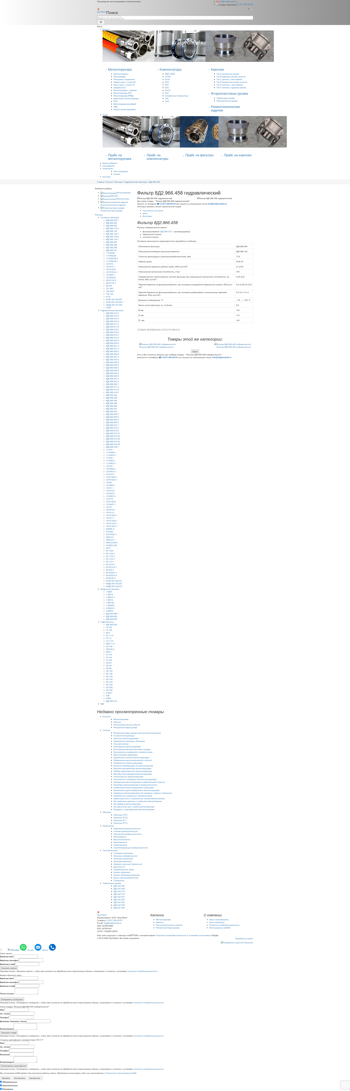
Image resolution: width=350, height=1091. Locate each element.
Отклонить (19, 1078)
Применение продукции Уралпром (129, 741)
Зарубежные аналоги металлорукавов (131, 757)
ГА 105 (109, 627)
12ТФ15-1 (110, 266)
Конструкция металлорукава (127, 746)
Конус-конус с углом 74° (124, 84)
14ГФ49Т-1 (111, 504)
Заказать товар (9, 1032)
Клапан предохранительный (126, 875)
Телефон (4, 1017)
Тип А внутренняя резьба (227, 73)
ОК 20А (109, 687)
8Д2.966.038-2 (112, 362)
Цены (145, 213)
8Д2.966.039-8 (112, 370)
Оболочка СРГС (120, 814)
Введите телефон (9, 960)
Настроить (34, 1078)
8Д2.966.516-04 (113, 441)
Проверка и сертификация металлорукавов (133, 809)
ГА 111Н (109, 640)
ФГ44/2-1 (110, 569)
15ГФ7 (109, 507)
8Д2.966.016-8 (112, 321)
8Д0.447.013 (119, 891)
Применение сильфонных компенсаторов (132, 795)
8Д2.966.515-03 (113, 436)
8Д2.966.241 (111, 250)
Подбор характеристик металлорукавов (132, 771)
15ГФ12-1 (110, 512)
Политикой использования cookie (121, 1073)
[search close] (101, 22)
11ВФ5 (109, 591)
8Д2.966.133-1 (112, 233)
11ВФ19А (110, 602)
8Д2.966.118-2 (112, 228)
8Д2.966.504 (111, 411)
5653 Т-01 (110, 643)
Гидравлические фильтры (135, 181)
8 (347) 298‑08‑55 (245, 4)
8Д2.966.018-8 (112, 332)
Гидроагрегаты (107, 621)
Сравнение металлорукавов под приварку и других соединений (142, 793)
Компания (4, 1054)
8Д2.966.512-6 (112, 430)
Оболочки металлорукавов (125, 738)
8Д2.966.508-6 (112, 419)
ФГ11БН (109, 550)
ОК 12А (109, 676)
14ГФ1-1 (110, 487)
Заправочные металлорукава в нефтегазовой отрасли (139, 782)
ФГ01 (108, 548)
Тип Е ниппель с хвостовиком (229, 84)
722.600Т (110, 291)
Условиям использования (200, 935)
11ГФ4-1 (110, 449)
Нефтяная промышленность (127, 828)
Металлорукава (124, 192)
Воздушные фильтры (109, 589)
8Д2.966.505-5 (112, 414)
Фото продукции (120, 171)
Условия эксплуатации (124, 735)
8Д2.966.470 (111, 408)
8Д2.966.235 (111, 242)
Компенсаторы (122, 198)
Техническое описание (153, 210)
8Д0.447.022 (119, 899)
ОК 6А (108, 662)
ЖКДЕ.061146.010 (114, 586)
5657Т (109, 651)
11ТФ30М (110, 253)
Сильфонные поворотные (176, 95)
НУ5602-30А (111, 545)
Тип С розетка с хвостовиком (229, 79)
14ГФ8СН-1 (111, 496)
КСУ (167, 93)
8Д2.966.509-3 (112, 422)
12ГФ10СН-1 (111, 479)
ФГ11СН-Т (110, 559)
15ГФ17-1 (110, 518)
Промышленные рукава (227, 100)
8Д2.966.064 (111, 225)
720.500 (109, 531)
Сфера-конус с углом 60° (124, 82)
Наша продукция (216, 922)
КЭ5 (108, 695)
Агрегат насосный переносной (127, 864)
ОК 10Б (109, 673)
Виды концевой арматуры (125, 754)
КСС (167, 87)
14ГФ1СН (110, 490)
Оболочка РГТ (119, 820)
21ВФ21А (110, 608)
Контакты (107, 176)
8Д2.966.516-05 (113, 444)
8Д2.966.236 (111, 244)
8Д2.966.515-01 (113, 433)
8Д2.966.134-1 (112, 239)
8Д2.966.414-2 (112, 392)
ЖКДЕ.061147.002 (114, 304)
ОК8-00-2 (110, 649)
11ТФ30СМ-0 (112, 258)
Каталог (109, 181)
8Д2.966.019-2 (112, 334)
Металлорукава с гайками (125, 90)
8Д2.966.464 (111, 400)
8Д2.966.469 (111, 406)
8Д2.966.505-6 (112, 416)
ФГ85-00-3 (110, 578)
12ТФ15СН (111, 269)
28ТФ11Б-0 (111, 280)
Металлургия (119, 836)
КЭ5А (108, 698)
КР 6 (108, 632)
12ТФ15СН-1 (112, 272)
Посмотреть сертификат (13, 1065)
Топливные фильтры (109, 217)
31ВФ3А (109, 610)
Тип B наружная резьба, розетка (230, 76)
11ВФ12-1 (110, 597)
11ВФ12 (109, 594)
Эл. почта (5, 1013)
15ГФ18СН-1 (111, 526)
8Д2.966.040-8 (112, 375)
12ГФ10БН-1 (111, 477)
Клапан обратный (121, 872)
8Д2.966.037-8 (112, 359)
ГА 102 (109, 660)
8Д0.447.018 (119, 894)
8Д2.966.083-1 (112, 613)
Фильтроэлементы (122, 861)
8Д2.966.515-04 (113, 438)
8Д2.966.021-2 (112, 345)
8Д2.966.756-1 (112, 446)
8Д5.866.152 (165, 231)
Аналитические (10, 1085)
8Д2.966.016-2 (112, 318)
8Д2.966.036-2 (112, 351)
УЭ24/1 (109, 692)
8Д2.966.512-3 (112, 427)
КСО (167, 82)
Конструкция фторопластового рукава (131, 749)
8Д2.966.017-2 (112, 324)
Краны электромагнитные (125, 877)
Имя (2, 1009)
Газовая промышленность (125, 831)
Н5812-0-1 (110, 539)
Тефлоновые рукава (225, 98)
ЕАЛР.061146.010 (114, 580)
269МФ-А (110, 528)
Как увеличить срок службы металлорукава (133, 806)
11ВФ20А (110, 605)
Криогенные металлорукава (125, 98)
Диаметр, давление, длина (13, 1021)
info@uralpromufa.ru (228, 1)
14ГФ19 (109, 498)
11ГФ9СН (110, 460)
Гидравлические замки (123, 869)
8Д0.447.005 (119, 885)
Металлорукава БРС (122, 93)
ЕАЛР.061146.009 (114, 299)
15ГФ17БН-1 (111, 520)
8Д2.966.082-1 (112, 384)
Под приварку (119, 76)
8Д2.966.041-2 (112, 378)
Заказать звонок (9, 968)
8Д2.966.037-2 (112, 356)
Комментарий (7, 1028)
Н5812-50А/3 (111, 542)
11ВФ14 (109, 600)
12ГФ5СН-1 (111, 471)
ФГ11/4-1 (110, 561)
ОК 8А (108, 668)
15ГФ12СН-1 (111, 515)
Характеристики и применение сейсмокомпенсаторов (139, 798)
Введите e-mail (7, 964)
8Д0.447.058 (119, 907)
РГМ (115, 101)
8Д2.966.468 (111, 403)
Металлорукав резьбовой (124, 103)
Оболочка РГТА (120, 817)
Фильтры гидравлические (125, 855)
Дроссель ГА (119, 866)
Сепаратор (118, 880)
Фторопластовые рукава (125, 727)
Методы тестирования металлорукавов (132, 773)
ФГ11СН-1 (110, 556)
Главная (100, 181)
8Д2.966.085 (111, 616)
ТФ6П (108, 307)
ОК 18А (109, 690)
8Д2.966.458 (111, 397)
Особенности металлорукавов (127, 762)
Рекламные (7, 1089)
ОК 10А (109, 671)
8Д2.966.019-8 (112, 337)
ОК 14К (109, 646)
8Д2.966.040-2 (112, 373)
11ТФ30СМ (111, 255)
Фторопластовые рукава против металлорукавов (137, 732)
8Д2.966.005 (111, 222)
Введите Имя (7, 956)
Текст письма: (7, 993)
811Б (108, 296)
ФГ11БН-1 (110, 553)
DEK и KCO (170, 73)
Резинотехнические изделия (126, 724)
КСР (167, 84)
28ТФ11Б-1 (111, 283)
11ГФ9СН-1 (111, 463)
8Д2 (102, 703)
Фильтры (118, 181)
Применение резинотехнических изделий (132, 760)
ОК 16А (109, 684)
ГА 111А (109, 635)
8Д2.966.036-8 (112, 354)
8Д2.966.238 (111, 247)
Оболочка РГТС (120, 823)
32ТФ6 (109, 285)
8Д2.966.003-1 (112, 220)
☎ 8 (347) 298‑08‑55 (166, 203)
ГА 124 (109, 654)
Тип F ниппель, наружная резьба (231, 87)
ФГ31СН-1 (110, 564)
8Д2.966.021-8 (112, 348)
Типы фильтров (120, 743)
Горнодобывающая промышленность (130, 847)
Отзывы (116, 174)
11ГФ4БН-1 (111, 452)
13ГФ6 (109, 482)
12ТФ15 (109, 263)
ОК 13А (109, 681)
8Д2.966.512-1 (112, 425)
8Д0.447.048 (119, 905)
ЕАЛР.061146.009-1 (115, 302)
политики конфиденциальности (142, 971)
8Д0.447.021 (119, 896)
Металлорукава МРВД (123, 95)
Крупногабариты (120, 73)
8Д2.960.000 (111, 624)
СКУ (167, 98)
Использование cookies (219, 927)
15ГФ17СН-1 (111, 523)
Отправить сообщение (12, 999)
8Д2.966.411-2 (112, 386)
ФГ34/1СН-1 (111, 567)
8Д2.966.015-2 (112, 313)
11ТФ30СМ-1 (112, 261)
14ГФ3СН (110, 493)
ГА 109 (109, 630)
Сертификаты (109, 165)
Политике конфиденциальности (171, 935)
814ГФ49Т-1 (111, 534)
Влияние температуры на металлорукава (133, 765)
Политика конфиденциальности (224, 925)
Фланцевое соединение (124, 79)
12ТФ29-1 (110, 274)
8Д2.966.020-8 (112, 343)
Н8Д (115, 106)
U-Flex (168, 76)
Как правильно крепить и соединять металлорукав (137, 801)
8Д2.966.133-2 (112, 236)
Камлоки (114, 195)
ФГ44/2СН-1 (111, 572)
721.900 (109, 288)
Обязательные (9, 1081)
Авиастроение (120, 842)
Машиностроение (121, 839)
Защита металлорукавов (124, 109)
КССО (167, 90)
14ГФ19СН (111, 501)
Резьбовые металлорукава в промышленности (135, 784)
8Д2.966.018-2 (112, 329)
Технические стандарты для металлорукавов (134, 779)
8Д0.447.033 (119, 902)
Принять (6, 1078)
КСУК (167, 79)
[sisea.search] (123, 18)
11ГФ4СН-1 (111, 455)
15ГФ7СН (110, 509)
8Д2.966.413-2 (112, 389)
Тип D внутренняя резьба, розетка (231, 82)
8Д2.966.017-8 (112, 326)
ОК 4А (108, 665)
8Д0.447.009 (119, 888)
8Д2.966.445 (111, 395)
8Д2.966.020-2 (112, 340)
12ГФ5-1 (110, 466)
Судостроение (120, 844)
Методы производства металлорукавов (132, 768)
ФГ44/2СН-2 (111, 575)
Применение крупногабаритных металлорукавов (136, 790)
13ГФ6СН (110, 485)
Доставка (147, 216)
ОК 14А (109, 679)
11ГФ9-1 (110, 457)
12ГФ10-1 (110, 474)
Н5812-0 (109, 537)
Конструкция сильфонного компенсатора (132, 752)
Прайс (195, 351)
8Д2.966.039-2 (112, 367)
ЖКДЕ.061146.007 (114, 583)
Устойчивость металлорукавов (128, 776)
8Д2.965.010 (111, 701)
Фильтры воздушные (123, 858)
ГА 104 (109, 657)
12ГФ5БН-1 (111, 468)
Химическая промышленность (127, 834)
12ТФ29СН (111, 277)
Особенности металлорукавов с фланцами (133, 787)
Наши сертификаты (219, 919)
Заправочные (119, 87)
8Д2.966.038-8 (112, 365)
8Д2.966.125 (111, 231)
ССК (167, 101)
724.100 (109, 293)
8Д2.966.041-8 (112, 381)
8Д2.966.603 (111, 619)
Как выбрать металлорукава (127, 803)
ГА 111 (109, 638)
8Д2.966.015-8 (112, 315)
